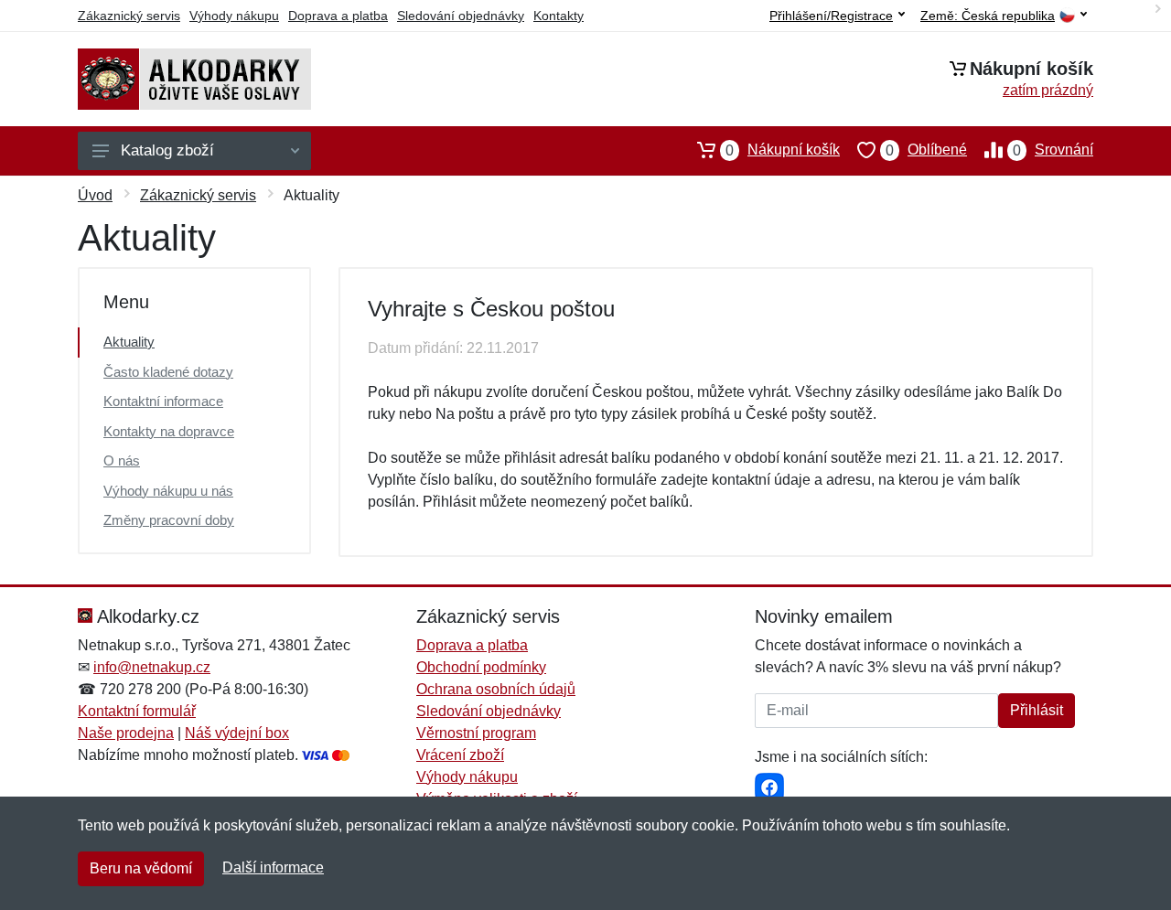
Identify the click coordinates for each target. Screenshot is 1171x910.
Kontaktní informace (163, 401)
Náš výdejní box (237, 733)
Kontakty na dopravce (168, 431)
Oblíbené (926, 150)
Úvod (95, 195)
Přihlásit (1036, 710)
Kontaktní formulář (137, 711)
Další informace (273, 867)
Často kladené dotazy (168, 372)
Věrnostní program (476, 733)
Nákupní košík (782, 150)
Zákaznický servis (129, 15)
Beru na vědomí (141, 868)
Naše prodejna (126, 733)
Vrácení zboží (460, 755)
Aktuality (129, 341)
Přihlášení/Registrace (831, 15)
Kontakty (558, 15)
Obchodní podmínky (481, 667)
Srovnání (1053, 150)
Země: (987, 16)
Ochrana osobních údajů (495, 689)
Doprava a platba (338, 15)
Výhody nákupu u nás (168, 490)
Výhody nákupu (234, 15)
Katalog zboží (167, 150)
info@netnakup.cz (151, 667)
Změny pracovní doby (168, 520)
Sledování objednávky (460, 15)
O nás (121, 460)
